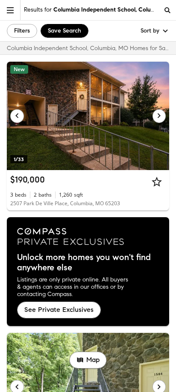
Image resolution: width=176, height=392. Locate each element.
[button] (10, 10)
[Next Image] (159, 116)
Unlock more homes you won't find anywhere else (84, 262)
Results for (91, 9)
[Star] (157, 182)
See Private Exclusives (59, 309)
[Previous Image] (17, 116)
